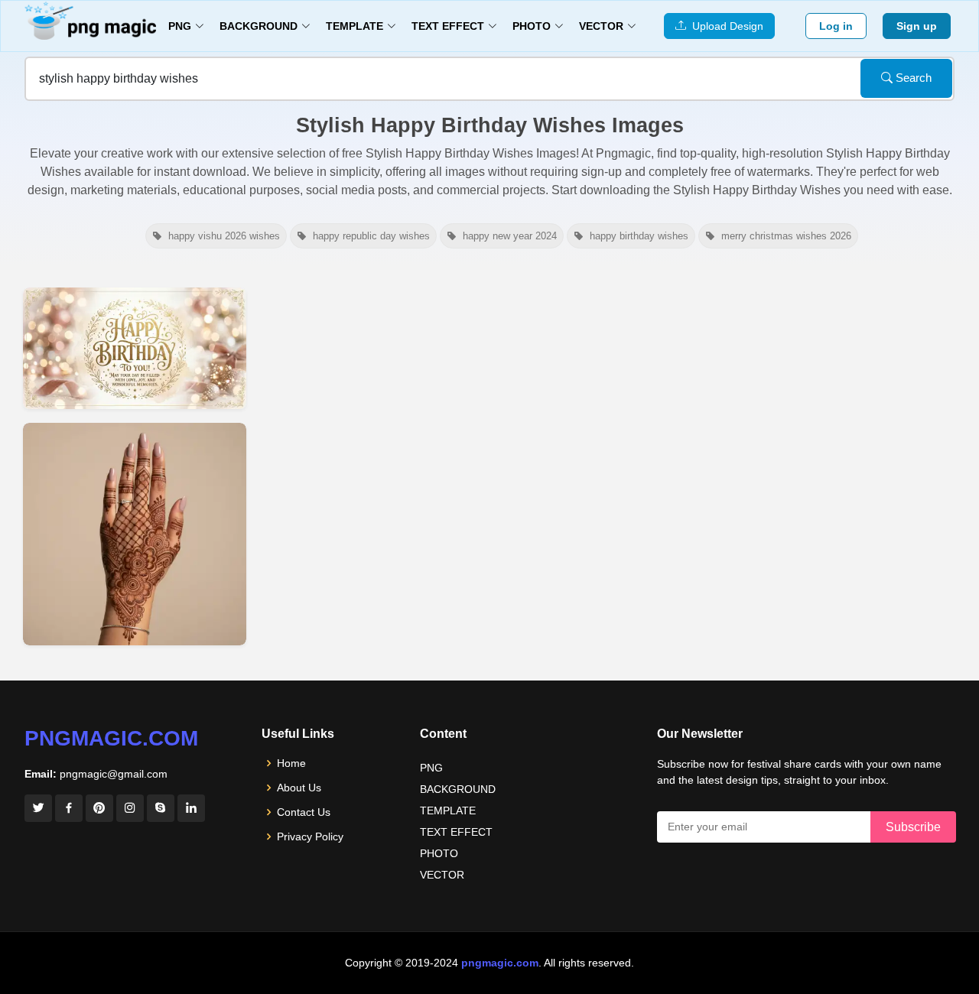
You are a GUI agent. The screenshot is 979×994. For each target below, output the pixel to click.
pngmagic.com (111, 738)
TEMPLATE (448, 810)
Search (912, 77)
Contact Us (303, 812)
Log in (836, 26)
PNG (431, 767)
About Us (299, 787)
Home (291, 763)
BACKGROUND (458, 789)
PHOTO (439, 853)
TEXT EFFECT (456, 832)
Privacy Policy (310, 836)
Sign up (916, 26)
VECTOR (442, 874)
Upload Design (724, 26)
